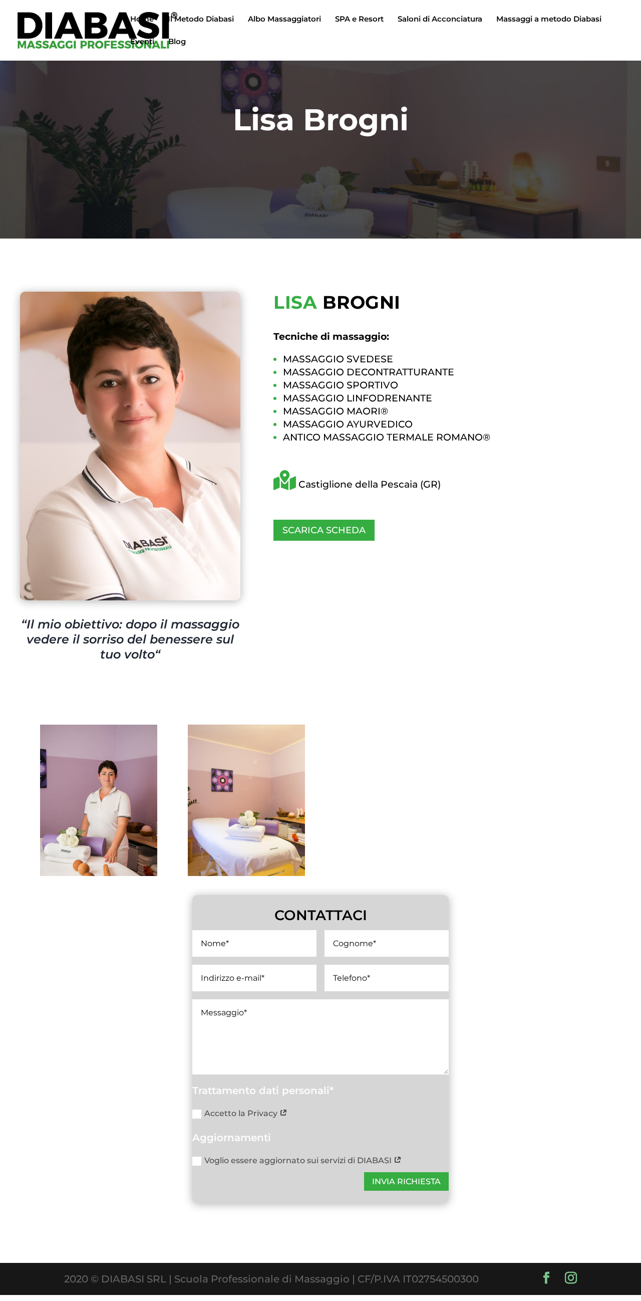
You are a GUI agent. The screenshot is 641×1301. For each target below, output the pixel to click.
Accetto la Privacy (241, 1113)
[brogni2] (98, 872)
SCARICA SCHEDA (324, 530)
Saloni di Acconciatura (440, 20)
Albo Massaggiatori (284, 20)
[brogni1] (246, 872)
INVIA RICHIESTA (406, 1181)
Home (142, 20)
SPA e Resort (359, 20)
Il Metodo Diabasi (201, 20)
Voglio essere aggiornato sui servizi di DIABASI (299, 1160)
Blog (177, 42)
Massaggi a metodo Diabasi (548, 20)
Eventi (142, 42)
